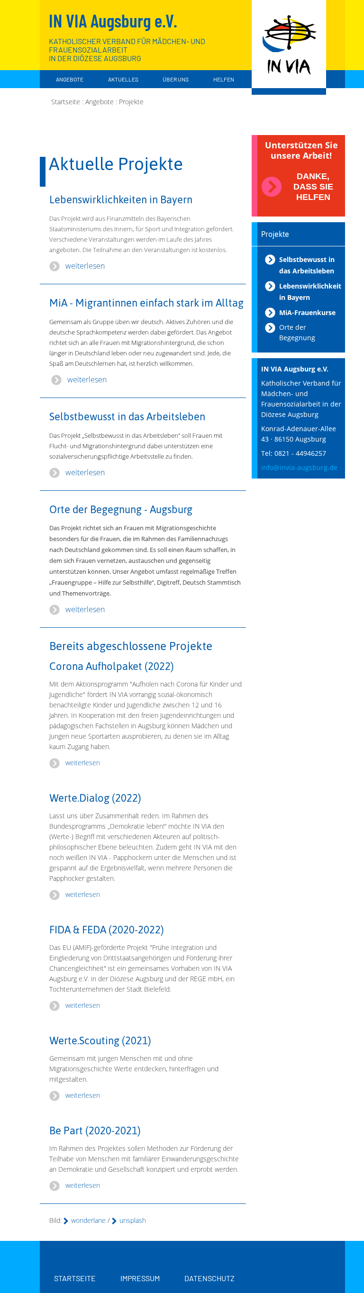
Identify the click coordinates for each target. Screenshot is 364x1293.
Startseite (75, 1278)
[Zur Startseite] (289, 47)
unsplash (132, 1220)
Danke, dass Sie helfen (313, 187)
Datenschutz (209, 1278)
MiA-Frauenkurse (307, 312)
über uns (176, 79)
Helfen (223, 79)
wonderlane (88, 1220)
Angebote (69, 79)
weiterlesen (85, 266)
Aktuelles (123, 79)
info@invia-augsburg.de (299, 467)
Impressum (140, 1278)
